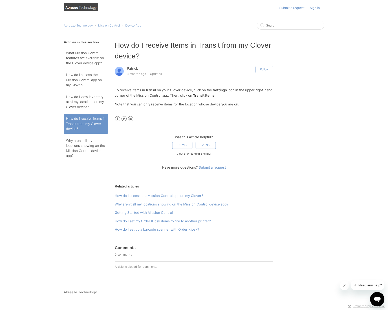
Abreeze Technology (78, 25)
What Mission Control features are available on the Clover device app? (85, 58)
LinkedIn (130, 119)
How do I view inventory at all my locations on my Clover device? (85, 102)
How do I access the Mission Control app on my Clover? (84, 80)
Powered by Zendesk (369, 306)
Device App (133, 25)
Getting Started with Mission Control (144, 212)
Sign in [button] (315, 8)
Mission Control (109, 25)
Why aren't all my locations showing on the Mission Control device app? (85, 148)
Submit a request (291, 8)
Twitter (124, 119)
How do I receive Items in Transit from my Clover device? (86, 123)
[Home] (81, 10)
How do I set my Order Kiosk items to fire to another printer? (163, 221)
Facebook (117, 119)
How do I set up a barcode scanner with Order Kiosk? (157, 229)
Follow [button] (264, 69)
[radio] (182, 145)
